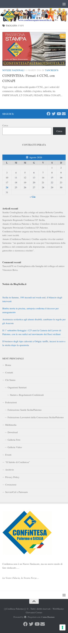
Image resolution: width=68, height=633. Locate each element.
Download (13, 432)
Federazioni (11, 402)
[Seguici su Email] (64, 114)
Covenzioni (10, 484)
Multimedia (10, 424)
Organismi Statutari (17, 387)
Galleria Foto (14, 439)
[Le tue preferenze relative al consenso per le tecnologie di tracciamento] (62, 627)
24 (7, 187)
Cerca (5, 125)
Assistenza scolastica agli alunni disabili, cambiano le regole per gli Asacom (34, 321)
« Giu (32, 196)
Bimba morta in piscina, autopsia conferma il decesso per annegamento (30, 310)
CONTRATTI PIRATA (34, 144)
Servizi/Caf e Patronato (16, 492)
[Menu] (64, 4)
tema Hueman (49, 617)
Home (8, 365)
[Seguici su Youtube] (59, 114)
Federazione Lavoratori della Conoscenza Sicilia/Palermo (36, 417)
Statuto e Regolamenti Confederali (27, 394)
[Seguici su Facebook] (48, 114)
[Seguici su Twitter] (54, 114)
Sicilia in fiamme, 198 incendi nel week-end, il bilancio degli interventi (32, 299)
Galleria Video (15, 447)
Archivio (9, 469)
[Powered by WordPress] (25, 617)
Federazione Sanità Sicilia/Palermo (25, 409)
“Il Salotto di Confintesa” (17, 462)
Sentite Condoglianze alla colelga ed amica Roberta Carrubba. (32, 212)
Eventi (8, 454)
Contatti (9, 372)
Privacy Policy (12, 477)
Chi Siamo (10, 379)
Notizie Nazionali (13, 70)
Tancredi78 (51, 70)
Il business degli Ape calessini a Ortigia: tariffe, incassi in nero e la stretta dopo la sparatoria (33, 343)
